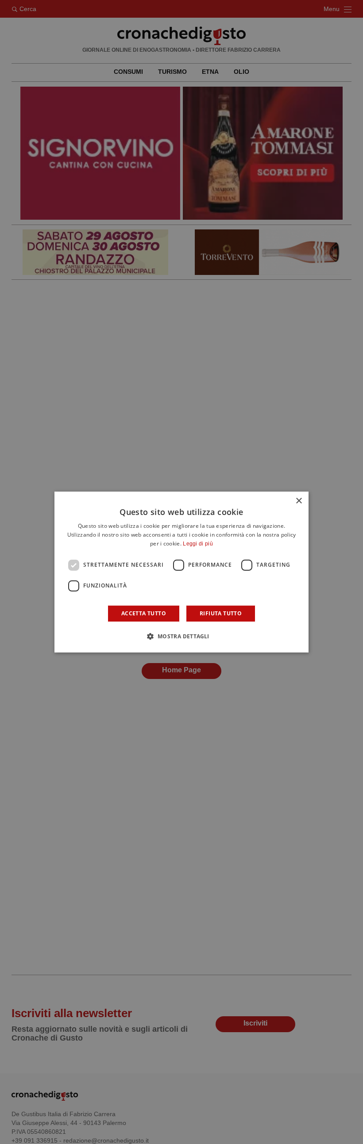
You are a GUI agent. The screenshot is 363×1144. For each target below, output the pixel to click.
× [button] (298, 501)
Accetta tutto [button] (143, 613)
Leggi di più (198, 544)
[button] (181, 636)
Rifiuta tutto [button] (221, 613)
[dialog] (181, 572)
